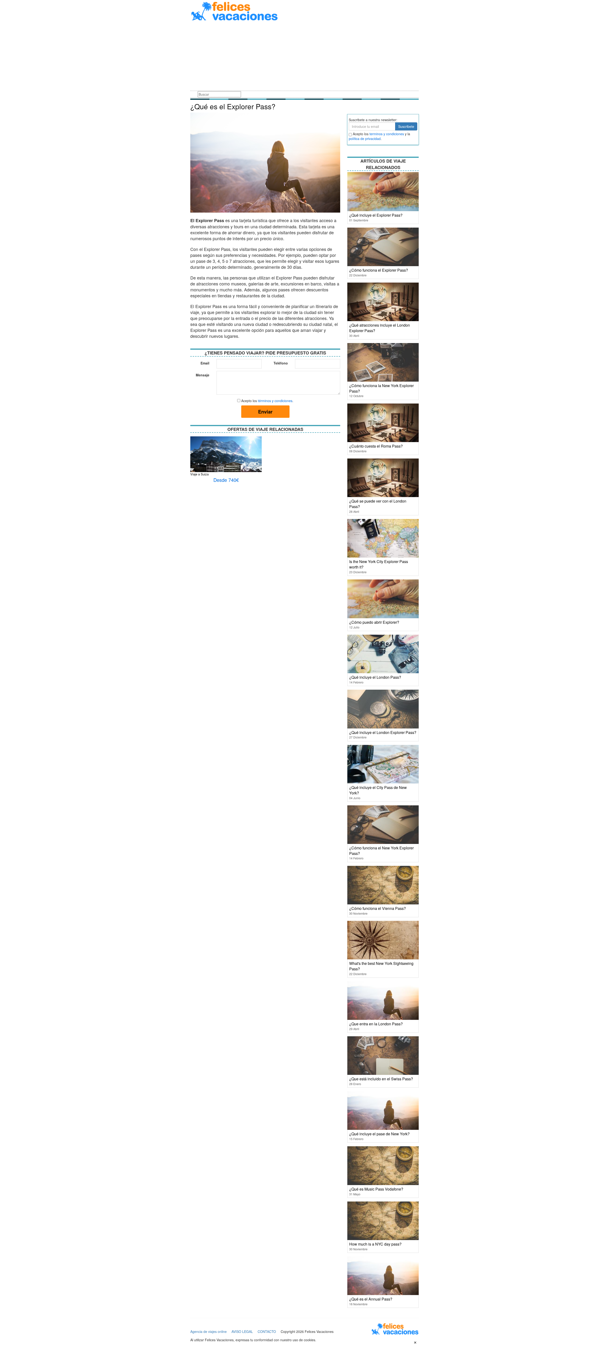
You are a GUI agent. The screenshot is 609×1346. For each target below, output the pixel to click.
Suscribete (406, 126)
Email (205, 363)
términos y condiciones (275, 400)
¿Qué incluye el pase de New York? (379, 1134)
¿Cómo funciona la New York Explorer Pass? (381, 388)
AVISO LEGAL (242, 1331)
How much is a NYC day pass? (375, 1244)
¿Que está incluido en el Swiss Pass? (381, 1079)
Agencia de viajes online (208, 1331)
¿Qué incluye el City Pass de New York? (378, 790)
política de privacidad (365, 138)
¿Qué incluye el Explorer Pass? (376, 215)
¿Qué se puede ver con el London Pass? (377, 503)
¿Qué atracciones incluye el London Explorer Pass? (379, 327)
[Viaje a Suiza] (226, 456)
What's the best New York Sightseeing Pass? (381, 966)
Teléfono (281, 363)
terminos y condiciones (386, 133)
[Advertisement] (304, 56)
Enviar (265, 411)
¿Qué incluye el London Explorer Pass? (382, 732)
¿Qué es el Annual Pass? (370, 1299)
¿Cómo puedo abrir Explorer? (374, 622)
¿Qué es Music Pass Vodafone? (376, 1189)
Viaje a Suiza (199, 474)
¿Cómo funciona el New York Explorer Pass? (381, 850)
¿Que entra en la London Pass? (376, 1024)
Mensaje (202, 375)
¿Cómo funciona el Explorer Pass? (378, 270)
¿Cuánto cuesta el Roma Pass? (376, 446)
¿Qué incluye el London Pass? (375, 677)
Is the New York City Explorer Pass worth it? (378, 564)
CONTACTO (267, 1331)
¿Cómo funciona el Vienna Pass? (377, 908)
